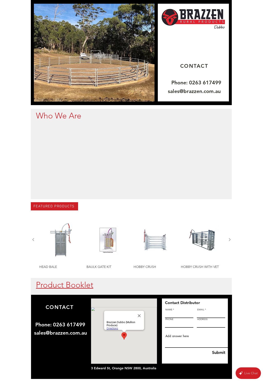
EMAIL (200, 310)
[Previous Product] (33, 239)
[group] (131, 246)
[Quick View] (60, 239)
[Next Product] (229, 239)
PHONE (169, 319)
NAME (168, 310)
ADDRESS (202, 319)
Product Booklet (64, 285)
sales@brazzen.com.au (194, 91)
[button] (94, 53)
